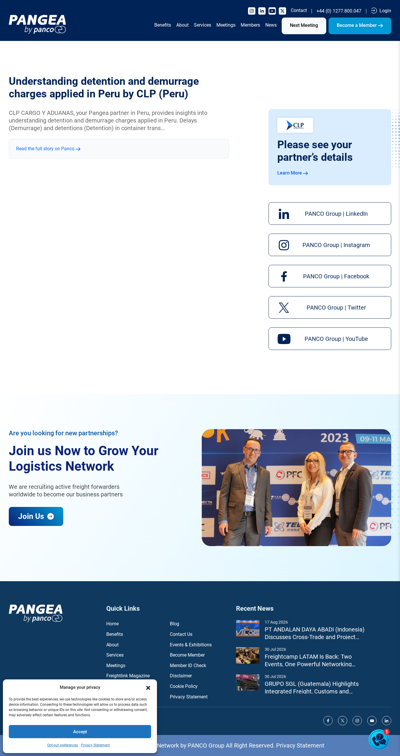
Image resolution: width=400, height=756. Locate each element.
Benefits (162, 25)
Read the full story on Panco (46, 148)
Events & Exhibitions (191, 645)
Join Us (32, 516)
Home (112, 623)
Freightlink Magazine (128, 676)
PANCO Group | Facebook (336, 276)
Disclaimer (181, 676)
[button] (148, 687)
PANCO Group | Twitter (336, 307)
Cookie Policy (184, 686)
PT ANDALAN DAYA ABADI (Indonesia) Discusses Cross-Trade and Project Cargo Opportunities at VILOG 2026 (315, 633)
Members (250, 25)
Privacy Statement (95, 745)
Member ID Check (188, 665)
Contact (299, 10)
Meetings (225, 25)
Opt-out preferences (62, 745)
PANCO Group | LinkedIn (336, 213)
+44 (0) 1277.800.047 (339, 11)
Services (202, 25)
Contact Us (181, 634)
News (271, 25)
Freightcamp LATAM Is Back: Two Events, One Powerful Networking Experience (308, 660)
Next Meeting (304, 25)
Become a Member (357, 25)
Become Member (187, 655)
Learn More (290, 173)
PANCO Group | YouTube (336, 338)
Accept (80, 731)
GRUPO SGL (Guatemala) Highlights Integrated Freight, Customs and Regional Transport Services (312, 687)
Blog (174, 623)
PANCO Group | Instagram (336, 244)
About (182, 25)
